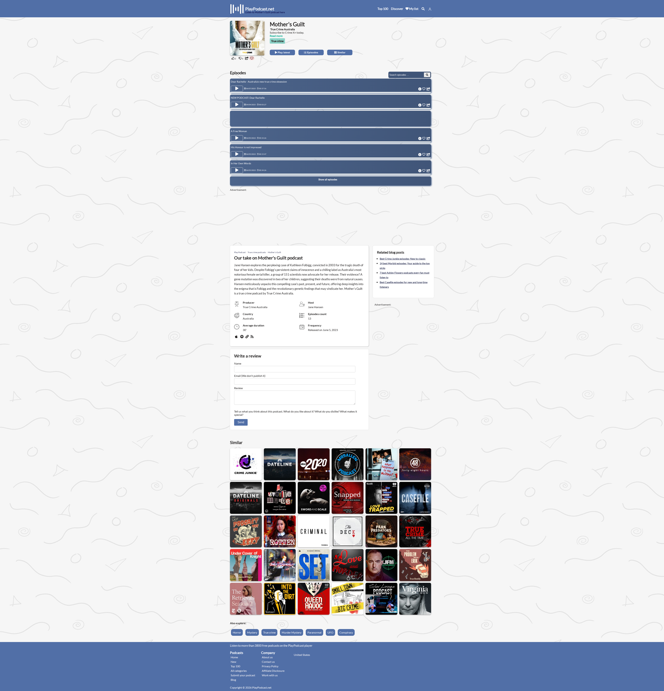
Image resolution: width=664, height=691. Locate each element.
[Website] (247, 338)
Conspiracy (346, 632)
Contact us (268, 661)
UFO (330, 632)
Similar (341, 52)
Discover (397, 9)
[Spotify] (242, 338)
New (233, 661)
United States (302, 654)
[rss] (252, 338)
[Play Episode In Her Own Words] (237, 170)
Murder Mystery (291, 632)
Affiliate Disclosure (273, 670)
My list (413, 9)
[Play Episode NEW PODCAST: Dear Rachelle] (237, 105)
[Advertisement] (403, 42)
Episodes (312, 52)
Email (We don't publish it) (249, 375)
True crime (277, 41)
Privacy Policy (270, 666)
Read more (276, 35)
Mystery (252, 632)
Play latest (283, 52)
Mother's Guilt (274, 252)
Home (234, 657)
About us (267, 657)
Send (241, 422)
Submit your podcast (243, 675)
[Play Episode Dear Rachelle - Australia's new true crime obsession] (237, 89)
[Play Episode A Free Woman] (237, 138)
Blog (233, 679)
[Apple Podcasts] (237, 338)
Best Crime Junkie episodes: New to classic (403, 258)
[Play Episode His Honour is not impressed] (237, 154)
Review (238, 388)
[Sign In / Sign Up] (429, 9)
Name (237, 363)
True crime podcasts (257, 252)
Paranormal (314, 632)
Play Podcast (240, 252)
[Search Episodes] (427, 74)
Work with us (270, 675)
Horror (237, 632)
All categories (239, 670)
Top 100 (382, 9)
